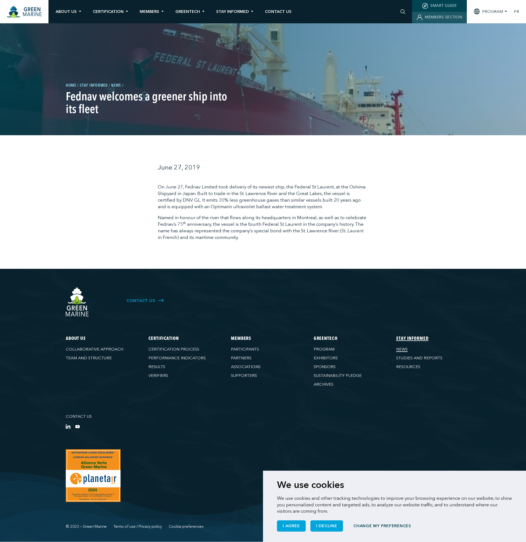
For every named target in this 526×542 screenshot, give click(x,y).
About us (66, 11)
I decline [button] (326, 526)
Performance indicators (177, 358)
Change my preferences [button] (382, 526)
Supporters (244, 375)
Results (156, 366)
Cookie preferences (186, 526)
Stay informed (232, 11)
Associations (246, 366)
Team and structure (89, 358)
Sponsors (325, 366)
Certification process (173, 349)
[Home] (24, 12)
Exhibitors (326, 358)
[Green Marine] (77, 302)
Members (149, 11)
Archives (323, 384)
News (402, 349)
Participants (245, 349)
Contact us (79, 416)
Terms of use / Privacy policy (138, 526)
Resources (408, 366)
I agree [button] (291, 526)
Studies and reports (419, 358)
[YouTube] (77, 426)
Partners (241, 358)
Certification (108, 11)
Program (324, 349)
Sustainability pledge (338, 375)
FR (516, 12)
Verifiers (158, 375)
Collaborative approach (94, 349)
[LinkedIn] (68, 426)
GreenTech (187, 11)
